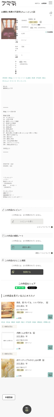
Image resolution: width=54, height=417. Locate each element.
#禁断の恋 (46, 322)
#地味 (34, 322)
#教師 (13, 322)
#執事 (33, 78)
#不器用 (38, 78)
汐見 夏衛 (20, 306)
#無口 (23, 322)
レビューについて (43, 227)
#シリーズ (21, 78)
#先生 (3, 322)
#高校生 (39, 322)
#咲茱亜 (5, 78)
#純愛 (18, 322)
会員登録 (43, 3)
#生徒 (8, 322)
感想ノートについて (42, 253)
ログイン (37, 3)
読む (27, 408)
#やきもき (6, 81)
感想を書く (27, 247)
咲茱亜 (31, 19)
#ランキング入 (21, 81)
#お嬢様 (28, 78)
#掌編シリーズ (12, 78)
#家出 (44, 78)
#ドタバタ (13, 81)
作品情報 (50, 32)
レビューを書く (27, 221)
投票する (27, 272)
